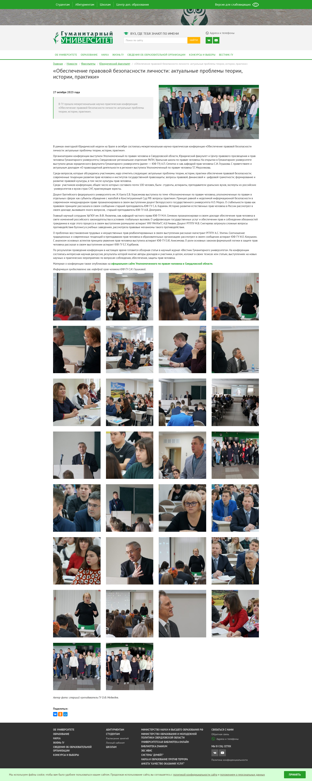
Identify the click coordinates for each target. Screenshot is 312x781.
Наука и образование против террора (164, 759)
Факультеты (88, 63)
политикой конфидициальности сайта (195, 774)
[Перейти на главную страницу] (83, 37)
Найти (194, 40)
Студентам (63, 5)
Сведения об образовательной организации (156, 54)
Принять (295, 774)
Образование (89, 54)
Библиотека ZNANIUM (154, 746)
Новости (72, 63)
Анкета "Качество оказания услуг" (163, 763)
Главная (58, 63)
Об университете (66, 54)
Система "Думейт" (152, 755)
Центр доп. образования (132, 5)
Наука (105, 54)
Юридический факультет (114, 63)
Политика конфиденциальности (229, 759)
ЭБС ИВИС (146, 750)
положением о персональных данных (242, 774)
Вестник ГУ (226, 54)
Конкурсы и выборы (202, 54)
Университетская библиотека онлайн (165, 742)
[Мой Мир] (65, 714)
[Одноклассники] (60, 714)
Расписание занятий (117, 738)
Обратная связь (220, 734)
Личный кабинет (115, 742)
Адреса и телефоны (227, 739)
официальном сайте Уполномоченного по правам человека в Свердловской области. (162, 263)
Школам (105, 5)
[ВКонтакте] (55, 714)
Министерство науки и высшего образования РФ (172, 729)
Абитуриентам (84, 5)
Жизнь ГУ (118, 54)
